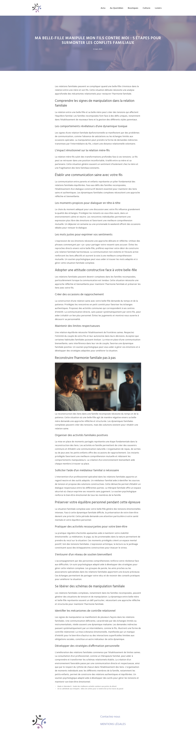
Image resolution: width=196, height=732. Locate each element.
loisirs (158, 8)
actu (103, 8)
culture (146, 8)
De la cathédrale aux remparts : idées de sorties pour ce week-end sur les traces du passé (90, 689)
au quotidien (116, 8)
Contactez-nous (110, 716)
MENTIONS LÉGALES (113, 724)
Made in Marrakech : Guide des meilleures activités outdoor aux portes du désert (87, 686)
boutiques (133, 8)
